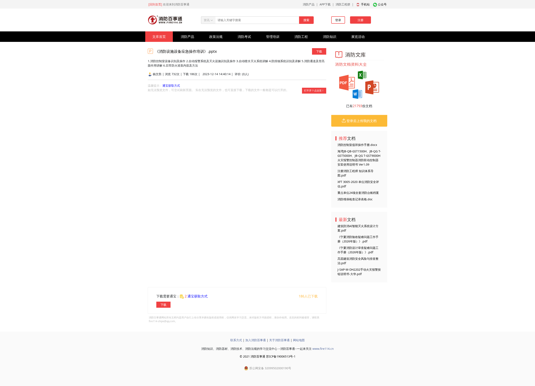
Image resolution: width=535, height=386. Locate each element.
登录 (338, 20)
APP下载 (325, 4)
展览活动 (358, 36)
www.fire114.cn (323, 349)
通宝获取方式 (171, 85)
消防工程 (301, 36)
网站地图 (299, 340)
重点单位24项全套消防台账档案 (358, 193)
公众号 (382, 4)
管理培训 (272, 36)
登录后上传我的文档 (361, 120)
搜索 (306, 20)
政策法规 (216, 36)
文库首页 (159, 36)
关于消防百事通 (279, 340)
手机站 (365, 4)
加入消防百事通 (255, 340)
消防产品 (309, 4)
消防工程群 (343, 4)
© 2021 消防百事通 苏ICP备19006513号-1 (268, 356)
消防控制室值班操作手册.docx (357, 145)
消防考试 (244, 36)
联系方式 (236, 340)
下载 (319, 51)
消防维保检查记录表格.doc (355, 199)
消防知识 (329, 36)
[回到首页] (155, 4)
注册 (360, 20)
